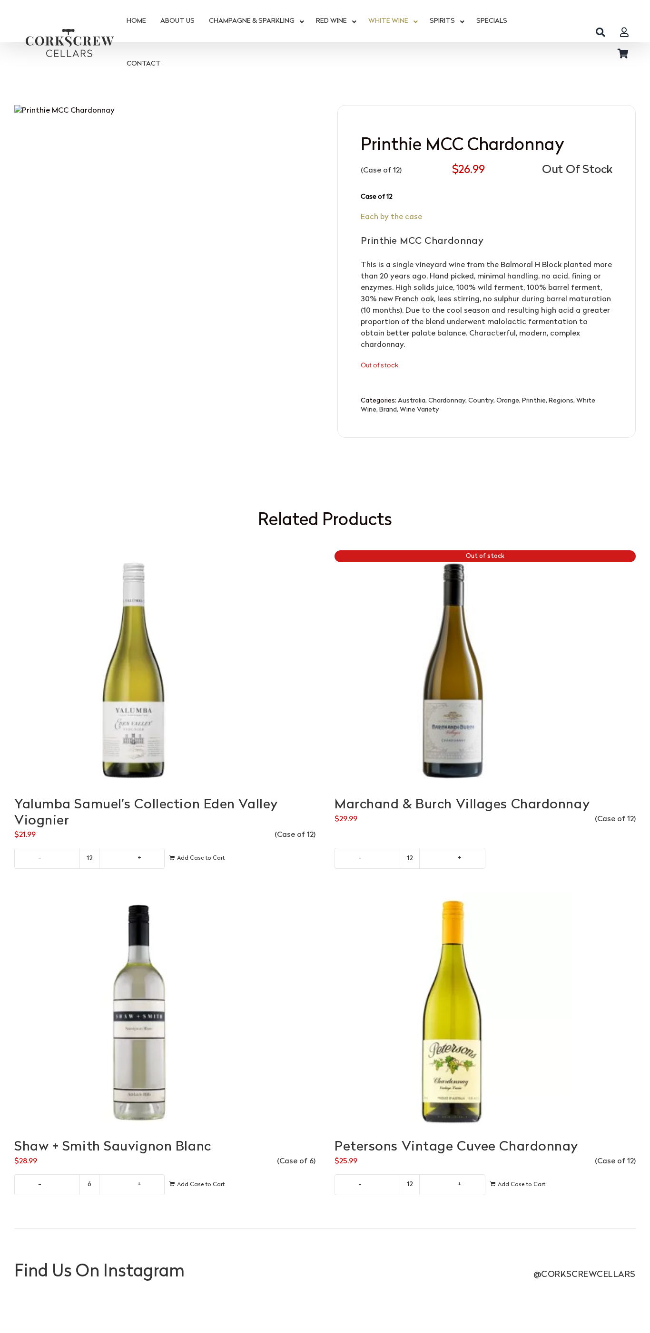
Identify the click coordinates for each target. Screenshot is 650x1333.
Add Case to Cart (201, 858)
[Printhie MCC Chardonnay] (163, 271)
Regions (561, 400)
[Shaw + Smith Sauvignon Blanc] (164, 1011)
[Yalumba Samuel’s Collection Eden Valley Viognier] (164, 669)
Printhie (534, 400)
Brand (388, 409)
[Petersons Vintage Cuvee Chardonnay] (485, 1011)
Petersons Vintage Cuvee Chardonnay (456, 1147)
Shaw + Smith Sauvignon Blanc (112, 1147)
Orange (507, 400)
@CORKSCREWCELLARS (584, 1274)
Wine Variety (419, 409)
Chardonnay (446, 400)
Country (480, 400)
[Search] (600, 32)
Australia (411, 400)
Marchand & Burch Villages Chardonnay (462, 805)
